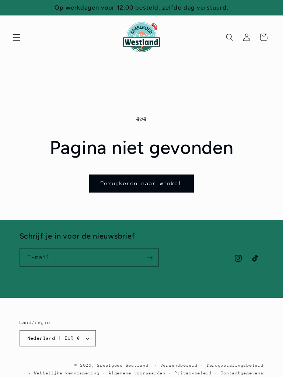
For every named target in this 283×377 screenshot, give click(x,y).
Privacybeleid (193, 373)
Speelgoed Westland (123, 365)
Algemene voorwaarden (137, 373)
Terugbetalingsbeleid (235, 365)
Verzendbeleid (179, 365)
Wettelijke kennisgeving (67, 373)
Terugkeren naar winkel (141, 183)
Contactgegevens (242, 373)
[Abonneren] (149, 258)
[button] (16, 37)
